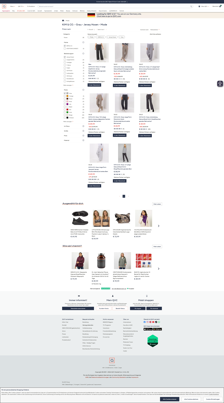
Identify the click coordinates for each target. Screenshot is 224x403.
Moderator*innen (128, 342)
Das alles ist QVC (128, 325)
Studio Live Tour (127, 348)
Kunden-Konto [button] (104, 308)
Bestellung (86, 322)
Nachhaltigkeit (127, 328)
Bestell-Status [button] (120, 308)
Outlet (125, 351)
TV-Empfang (126, 345)
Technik (122, 11)
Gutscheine (106, 328)
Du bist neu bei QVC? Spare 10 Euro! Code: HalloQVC (111, 1)
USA (103, 367)
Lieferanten (65, 337)
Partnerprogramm (108, 334)
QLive (64, 331)
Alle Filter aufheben (155, 34)
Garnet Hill (83, 384)
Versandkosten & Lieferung (90, 331)
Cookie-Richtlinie (214, 394)
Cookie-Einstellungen (213, 399)
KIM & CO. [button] (101, 37)
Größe (66, 131)
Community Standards (119, 377)
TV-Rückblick (31, 6)
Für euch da (106, 337)
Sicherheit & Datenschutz (90, 340)
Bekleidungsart (69, 53)
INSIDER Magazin (108, 322)
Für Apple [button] (138, 308)
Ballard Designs (69, 384)
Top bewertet (48, 11)
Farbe (66, 90)
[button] (201, 6)
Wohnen (82, 11)
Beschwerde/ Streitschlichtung (91, 349)
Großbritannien (109, 367)
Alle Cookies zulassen (169, 399)
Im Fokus (67, 126)
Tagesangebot (6, 11)
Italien (116, 367)
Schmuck (74, 11)
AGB (86, 377)
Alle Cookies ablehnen (191, 399)
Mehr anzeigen (67, 85)
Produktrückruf (66, 340)
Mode (62, 11)
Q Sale (56, 11)
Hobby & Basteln (91, 11)
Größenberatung (87, 328)
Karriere (125, 339)
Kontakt (64, 325)
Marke (66, 42)
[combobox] (114, 6)
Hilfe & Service (87, 346)
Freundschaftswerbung (109, 331)
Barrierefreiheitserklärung (130, 331)
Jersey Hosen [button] (112, 37)
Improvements (97, 384)
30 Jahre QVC (21, 11)
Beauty (68, 11)
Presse (64, 334)
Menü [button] (12, 6)
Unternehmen (127, 322)
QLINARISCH (113, 11)
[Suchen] (191, 6)
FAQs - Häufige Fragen (89, 343)
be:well (40, 11)
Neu (13, 11)
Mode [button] (91, 37)
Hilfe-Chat (65, 322)
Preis (65, 135)
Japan (120, 367)
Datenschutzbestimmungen (100, 377)
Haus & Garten (103, 11)
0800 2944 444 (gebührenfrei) (71, 328)
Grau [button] (121, 37)
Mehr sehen (157, 204)
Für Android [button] (154, 308)
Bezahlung (85, 334)
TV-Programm (107, 325)
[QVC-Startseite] (63, 21)
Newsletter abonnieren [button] (78, 308)
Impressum (134, 377)
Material (66, 140)
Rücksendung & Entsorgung (90, 337)
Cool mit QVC (31, 11)
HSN (63, 384)
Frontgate (76, 384)
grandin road (90, 384)
